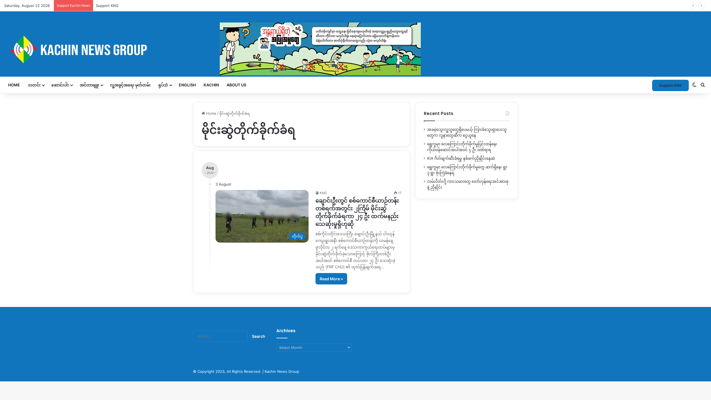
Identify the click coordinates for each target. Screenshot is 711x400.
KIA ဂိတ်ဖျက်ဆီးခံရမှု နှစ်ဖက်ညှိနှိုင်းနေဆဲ (461, 158)
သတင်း (34, 84)
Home (14, 84)
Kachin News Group (282, 371)
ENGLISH (187, 84)
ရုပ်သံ (163, 84)
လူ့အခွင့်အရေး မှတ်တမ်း (130, 84)
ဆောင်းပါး (60, 84)
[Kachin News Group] (212, 49)
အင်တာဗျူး (89, 84)
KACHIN (211, 84)
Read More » (331, 278)
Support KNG (670, 85)
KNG (323, 193)
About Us (236, 84)
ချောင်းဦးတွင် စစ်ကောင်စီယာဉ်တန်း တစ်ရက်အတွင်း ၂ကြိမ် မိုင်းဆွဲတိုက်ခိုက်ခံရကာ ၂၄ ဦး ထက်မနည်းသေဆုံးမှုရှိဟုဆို (357, 212)
